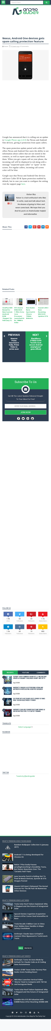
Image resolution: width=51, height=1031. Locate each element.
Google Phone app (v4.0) (15, 140)
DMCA (21, 948)
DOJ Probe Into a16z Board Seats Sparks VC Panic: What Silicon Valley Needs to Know (29, 699)
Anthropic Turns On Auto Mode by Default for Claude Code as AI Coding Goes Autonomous (30, 962)
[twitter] (17, 1013)
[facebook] (12, 1013)
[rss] (38, 1013)
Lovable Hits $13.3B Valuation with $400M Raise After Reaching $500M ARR (31, 1000)
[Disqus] (25, 510)
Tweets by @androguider (25, 776)
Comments (41, 672)
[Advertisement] (25, 108)
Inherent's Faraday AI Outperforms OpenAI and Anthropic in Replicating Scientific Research (28, 688)
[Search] (47, 2)
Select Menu (3, 2)
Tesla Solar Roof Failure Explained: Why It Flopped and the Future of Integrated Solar (31, 906)
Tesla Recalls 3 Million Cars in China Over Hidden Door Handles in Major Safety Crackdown (29, 926)
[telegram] (30, 1013)
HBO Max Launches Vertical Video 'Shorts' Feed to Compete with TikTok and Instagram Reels (30, 981)
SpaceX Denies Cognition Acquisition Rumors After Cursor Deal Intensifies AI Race (31, 916)
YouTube (25, 672)
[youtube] (34, 1013)
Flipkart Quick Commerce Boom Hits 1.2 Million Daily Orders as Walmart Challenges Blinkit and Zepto (29, 677)
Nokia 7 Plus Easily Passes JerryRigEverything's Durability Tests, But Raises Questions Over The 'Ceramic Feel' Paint (30, 868)
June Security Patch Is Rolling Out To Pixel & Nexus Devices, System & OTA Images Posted (30, 878)
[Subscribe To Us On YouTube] (32, 418)
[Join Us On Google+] (28, 418)
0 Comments (24, 46)
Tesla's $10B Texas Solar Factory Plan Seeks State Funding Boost (30, 971)
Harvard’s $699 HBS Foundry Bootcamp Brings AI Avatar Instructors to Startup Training (29, 710)
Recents (10, 672)
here (23, 184)
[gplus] (21, 1013)
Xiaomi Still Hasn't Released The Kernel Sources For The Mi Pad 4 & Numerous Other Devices (31, 888)
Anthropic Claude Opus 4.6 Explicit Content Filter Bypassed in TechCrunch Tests (30, 936)
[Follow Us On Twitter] (23, 418)
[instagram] (26, 1013)
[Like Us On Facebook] (18, 418)
